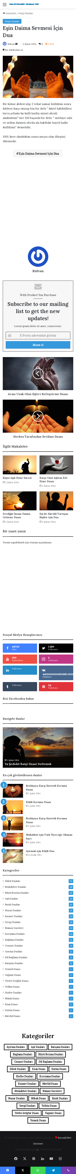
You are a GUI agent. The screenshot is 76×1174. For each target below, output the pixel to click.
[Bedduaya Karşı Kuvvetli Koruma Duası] (13, 791)
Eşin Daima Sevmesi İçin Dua (39, 153)
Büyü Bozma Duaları (17, 892)
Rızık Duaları (12, 904)
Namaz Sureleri (14, 927)
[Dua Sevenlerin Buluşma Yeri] (24, 4)
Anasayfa (10, 13)
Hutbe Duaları (13, 992)
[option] (38, 747)
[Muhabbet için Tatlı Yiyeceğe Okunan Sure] (13, 840)
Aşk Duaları (11, 898)
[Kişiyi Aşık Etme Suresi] (20, 464)
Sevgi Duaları (25, 13)
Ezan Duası (11, 1004)
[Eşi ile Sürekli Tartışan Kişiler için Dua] (56, 500)
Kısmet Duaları (13, 916)
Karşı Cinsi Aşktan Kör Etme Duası (53, 479)
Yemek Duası (12, 969)
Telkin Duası (12, 986)
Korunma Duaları (15, 933)
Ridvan (11, 44)
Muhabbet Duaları (15, 886)
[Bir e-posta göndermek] (16, 44)
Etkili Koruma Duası (38, 802)
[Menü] (4, 6)
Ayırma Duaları (13, 951)
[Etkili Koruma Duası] (13, 807)
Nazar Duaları (13, 910)
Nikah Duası (12, 998)
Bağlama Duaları (14, 939)
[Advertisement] (38, 203)
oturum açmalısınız (40, 542)
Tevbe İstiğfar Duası (16, 980)
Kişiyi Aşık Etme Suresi (17, 477)
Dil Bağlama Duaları (16, 957)
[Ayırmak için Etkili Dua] (13, 856)
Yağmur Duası (13, 974)
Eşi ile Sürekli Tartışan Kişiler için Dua (53, 515)
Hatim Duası (12, 1010)
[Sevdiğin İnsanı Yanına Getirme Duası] (20, 500)
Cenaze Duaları (14, 945)
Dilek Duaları (12, 880)
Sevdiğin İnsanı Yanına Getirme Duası (16, 515)
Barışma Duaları (14, 963)
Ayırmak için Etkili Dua (40, 851)
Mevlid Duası (12, 1016)
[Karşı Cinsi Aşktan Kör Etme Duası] (56, 464)
